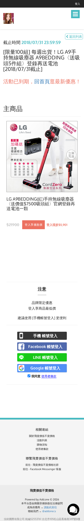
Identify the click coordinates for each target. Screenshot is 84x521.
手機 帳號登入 (45, 335)
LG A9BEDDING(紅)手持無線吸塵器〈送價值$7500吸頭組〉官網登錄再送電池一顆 (40, 203)
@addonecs (49, 511)
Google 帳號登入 (45, 368)
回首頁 (42, 81)
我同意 (35, 376)
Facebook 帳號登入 (45, 346)
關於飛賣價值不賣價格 (42, 436)
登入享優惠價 (33, 224)
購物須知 (42, 444)
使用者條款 (48, 376)
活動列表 (42, 440)
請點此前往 (50, 507)
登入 (77, 3)
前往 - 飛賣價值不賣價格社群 (42, 464)
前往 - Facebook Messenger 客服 (42, 469)
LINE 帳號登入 (45, 357)
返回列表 (75, 36)
